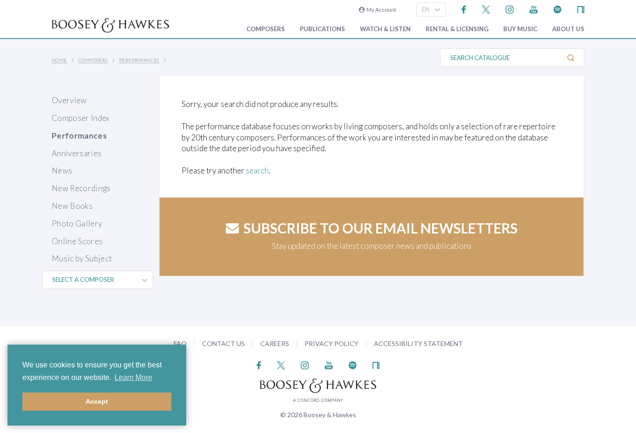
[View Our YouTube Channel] (533, 8)
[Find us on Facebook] (464, 8)
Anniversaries (76, 153)
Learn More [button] (133, 377)
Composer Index (81, 118)
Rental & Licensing (457, 29)
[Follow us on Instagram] (510, 8)
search (257, 170)
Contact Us (223, 343)
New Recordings (81, 188)
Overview (69, 100)
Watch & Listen (385, 29)
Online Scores (77, 241)
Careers (274, 343)
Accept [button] (97, 401)
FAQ (180, 343)
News (62, 170)
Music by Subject (82, 258)
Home (59, 60)
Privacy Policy (331, 343)
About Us (568, 29)
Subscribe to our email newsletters (381, 228)
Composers (265, 29)
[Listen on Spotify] (558, 8)
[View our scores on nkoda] (580, 8)
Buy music (520, 29)
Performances (139, 60)
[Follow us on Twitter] (486, 8)
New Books (72, 206)
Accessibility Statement (418, 343)
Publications (322, 29)
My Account (380, 9)
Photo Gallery (77, 223)
